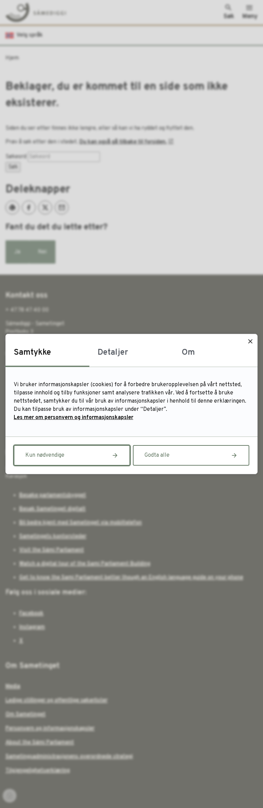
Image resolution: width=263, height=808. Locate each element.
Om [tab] (188, 353)
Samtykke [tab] (32, 353)
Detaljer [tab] (113, 353)
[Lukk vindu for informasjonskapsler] (250, 341)
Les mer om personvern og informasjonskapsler (73, 417)
